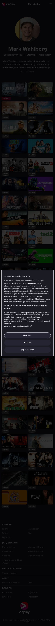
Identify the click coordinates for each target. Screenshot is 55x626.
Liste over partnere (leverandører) (18, 326)
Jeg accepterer (27, 350)
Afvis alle (28, 342)
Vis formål (27, 335)
